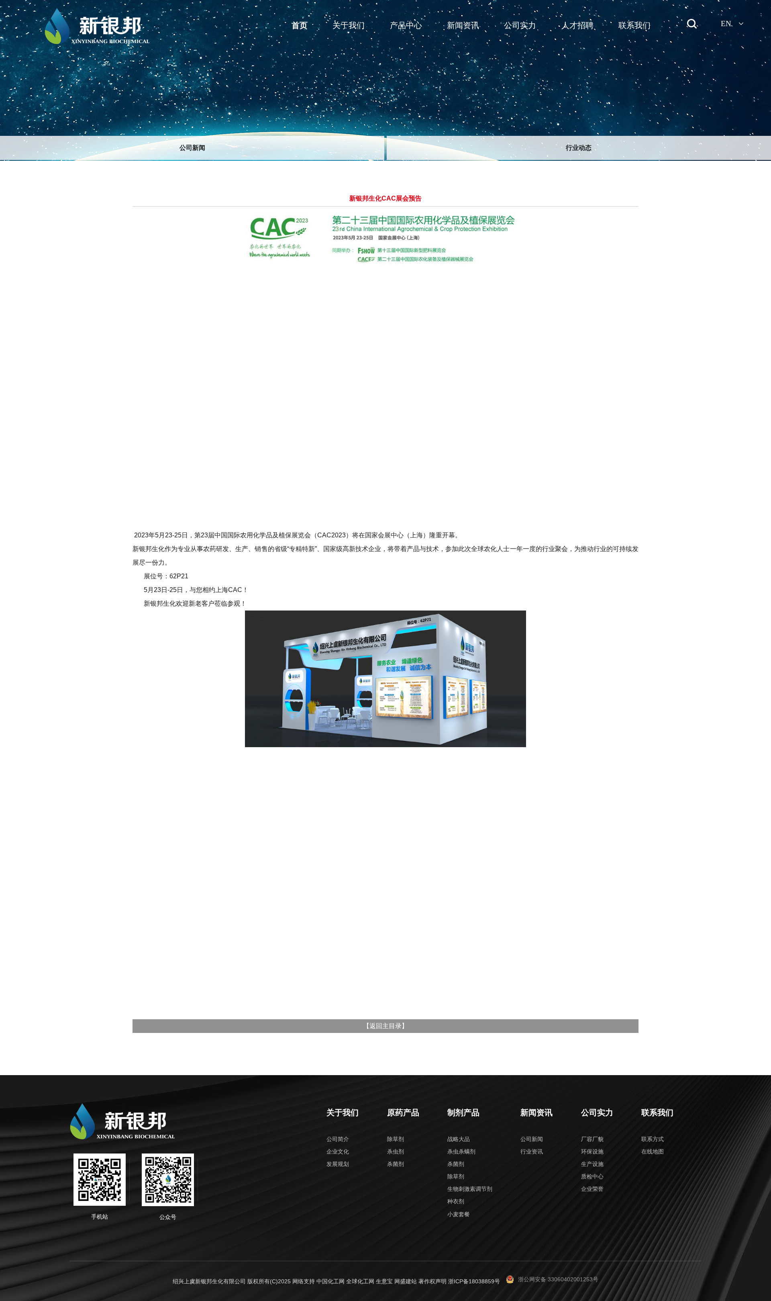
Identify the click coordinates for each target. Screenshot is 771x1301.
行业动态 (579, 147)
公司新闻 (192, 147)
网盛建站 (405, 1281)
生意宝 (384, 1281)
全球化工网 (360, 1281)
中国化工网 (330, 1281)
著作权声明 (432, 1281)
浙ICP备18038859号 (474, 1281)
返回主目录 (385, 1025)
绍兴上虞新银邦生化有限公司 (209, 1281)
